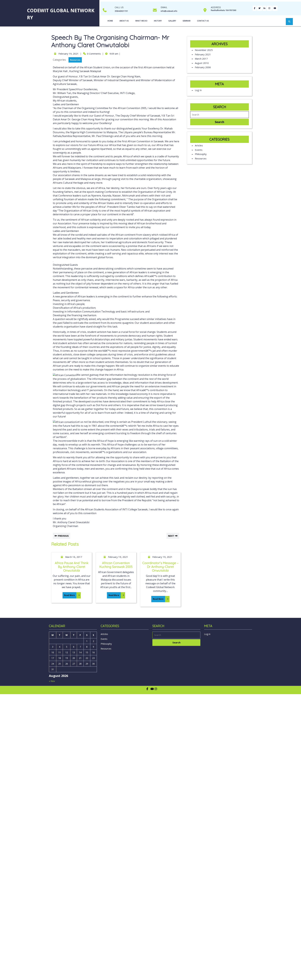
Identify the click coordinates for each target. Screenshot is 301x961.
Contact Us (203, 20)
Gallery (172, 20)
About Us (124, 20)
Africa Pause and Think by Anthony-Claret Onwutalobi (71, 566)
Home (110, 20)
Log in (198, 90)
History (158, 20)
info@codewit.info (169, 11)
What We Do (141, 20)
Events (198, 149)
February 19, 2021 (68, 53)
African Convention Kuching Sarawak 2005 (115, 565)
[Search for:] (219, 114)
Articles (199, 145)
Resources (75, 59)
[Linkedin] (264, 8)
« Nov (52, 681)
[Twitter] (259, 8)
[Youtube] (274, 8)
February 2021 (203, 54)
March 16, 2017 (73, 556)
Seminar (186, 20)
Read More (69, 594)
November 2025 (204, 50)
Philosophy (201, 154)
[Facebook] (254, 8)
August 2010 (202, 63)
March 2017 (201, 58)
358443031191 (121, 11)
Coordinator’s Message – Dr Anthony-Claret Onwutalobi (160, 566)
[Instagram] (269, 8)
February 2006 (203, 67)
